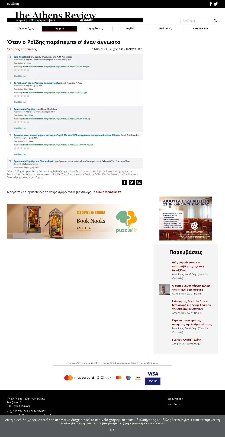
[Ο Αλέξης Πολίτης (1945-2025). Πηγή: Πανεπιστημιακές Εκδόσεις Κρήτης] (164, 343)
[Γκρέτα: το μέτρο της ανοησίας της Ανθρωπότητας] (164, 324)
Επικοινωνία (200, 28)
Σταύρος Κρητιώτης (22, 49)
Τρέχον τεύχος (24, 28)
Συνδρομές (165, 28)
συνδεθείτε (113, 192)
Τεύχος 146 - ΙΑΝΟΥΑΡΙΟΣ (125, 49)
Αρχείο (59, 28)
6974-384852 (38, 411)
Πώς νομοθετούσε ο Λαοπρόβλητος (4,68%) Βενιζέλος (188, 266)
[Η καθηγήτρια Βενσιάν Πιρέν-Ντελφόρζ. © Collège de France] (164, 305)
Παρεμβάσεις (95, 28)
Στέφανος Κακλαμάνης (186, 343)
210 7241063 (20, 411)
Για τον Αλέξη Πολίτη (186, 339)
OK (112, 430)
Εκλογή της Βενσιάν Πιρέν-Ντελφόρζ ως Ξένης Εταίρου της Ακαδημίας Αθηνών (191, 305)
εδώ (99, 192)
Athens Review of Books (187, 293)
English (130, 28)
